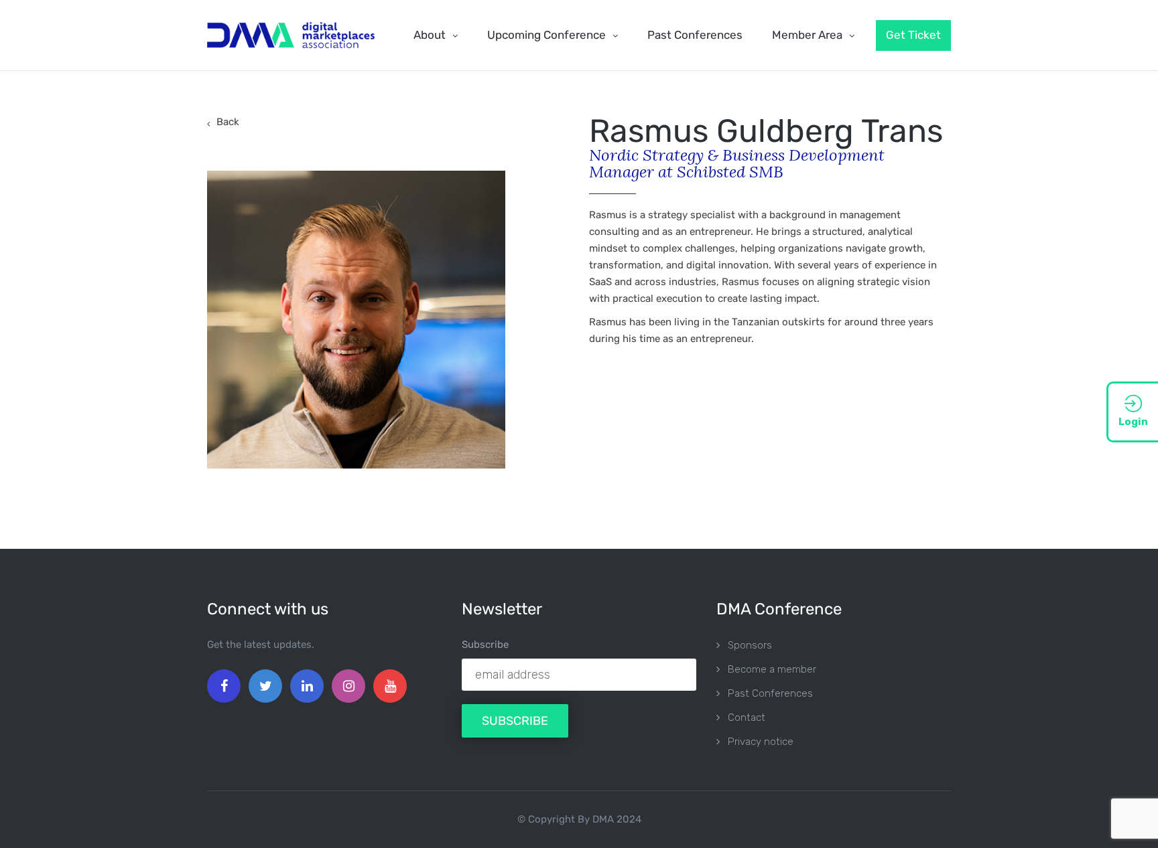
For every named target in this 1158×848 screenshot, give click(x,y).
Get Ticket (913, 34)
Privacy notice (760, 742)
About (429, 34)
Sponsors (750, 645)
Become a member (772, 669)
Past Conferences (695, 34)
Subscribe (485, 645)
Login (1133, 422)
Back (227, 122)
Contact (746, 717)
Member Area (807, 34)
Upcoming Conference (546, 34)
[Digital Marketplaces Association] (291, 35)
